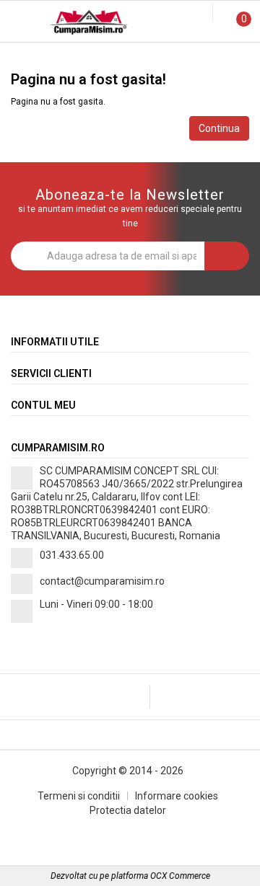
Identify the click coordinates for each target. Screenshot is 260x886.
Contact (216, 56)
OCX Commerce (180, 876)
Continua (219, 128)
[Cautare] (191, 13)
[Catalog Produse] (20, 23)
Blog (130, 56)
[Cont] (204, 13)
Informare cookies (176, 796)
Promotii (43, 56)
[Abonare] (226, 256)
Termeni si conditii (79, 796)
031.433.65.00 (72, 555)
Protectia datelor (128, 810)
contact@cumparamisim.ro (102, 581)
